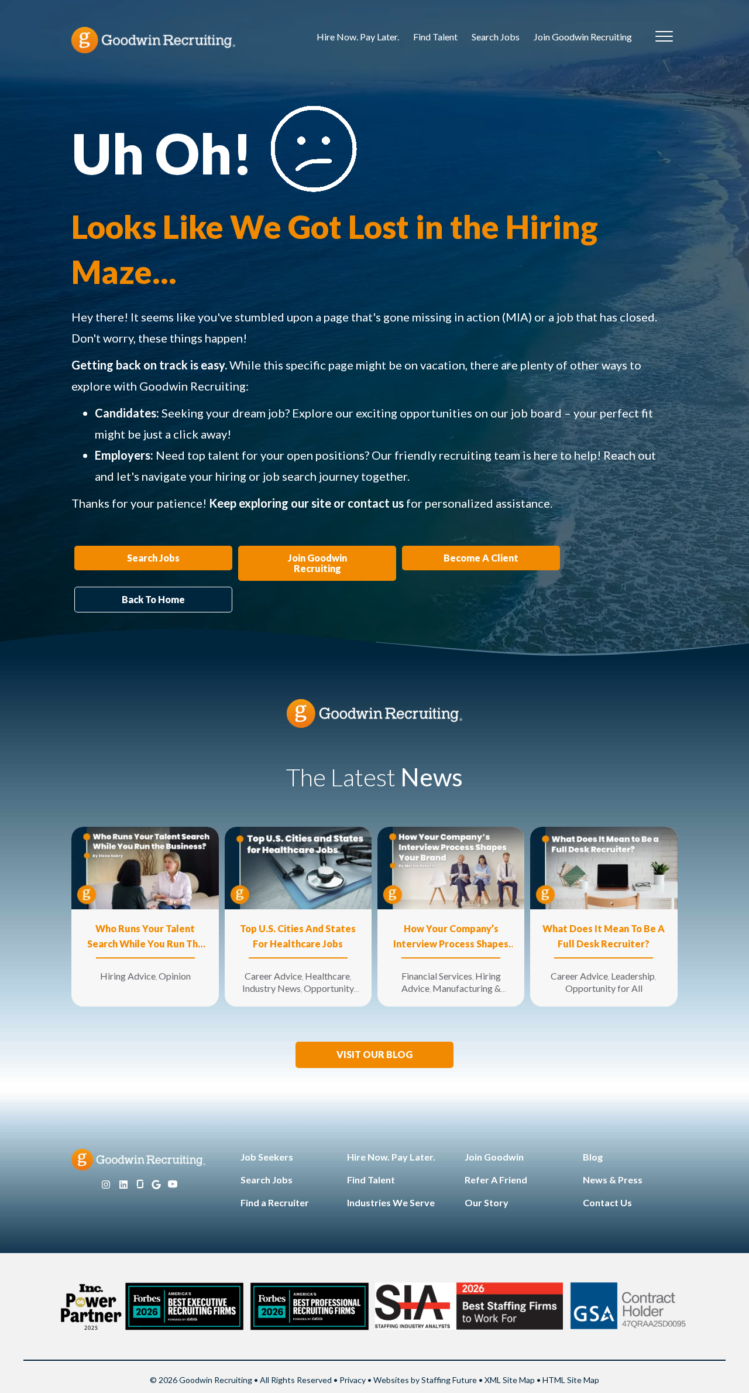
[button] (374, 1055)
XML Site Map (510, 1380)
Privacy (352, 1380)
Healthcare (327, 975)
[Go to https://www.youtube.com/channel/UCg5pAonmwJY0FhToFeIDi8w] (172, 1184)
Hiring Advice (128, 975)
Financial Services (436, 975)
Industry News (271, 988)
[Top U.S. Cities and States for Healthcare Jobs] (298, 867)
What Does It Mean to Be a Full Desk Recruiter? (603, 936)
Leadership (633, 975)
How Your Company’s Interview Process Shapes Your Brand (451, 937)
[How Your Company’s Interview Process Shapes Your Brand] (450, 867)
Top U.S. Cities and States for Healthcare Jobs (298, 936)
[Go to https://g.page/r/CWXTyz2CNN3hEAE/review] (156, 1184)
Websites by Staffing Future (425, 1380)
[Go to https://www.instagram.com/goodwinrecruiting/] (106, 1184)
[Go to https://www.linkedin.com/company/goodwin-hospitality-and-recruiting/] (123, 1184)
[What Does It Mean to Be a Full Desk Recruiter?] (603, 867)
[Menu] (664, 37)
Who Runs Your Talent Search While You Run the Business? (145, 937)
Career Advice (273, 975)
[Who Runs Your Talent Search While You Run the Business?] (144, 867)
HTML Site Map (570, 1380)
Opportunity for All (604, 988)
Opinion (175, 975)
